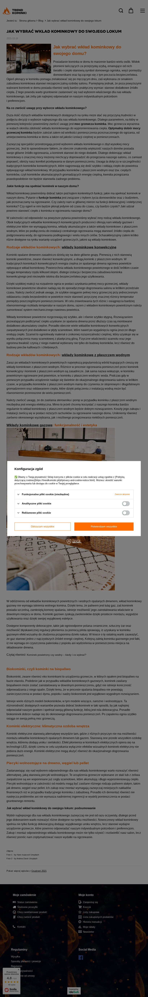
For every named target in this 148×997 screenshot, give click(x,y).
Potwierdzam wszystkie (104, 526)
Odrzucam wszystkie (42, 526)
